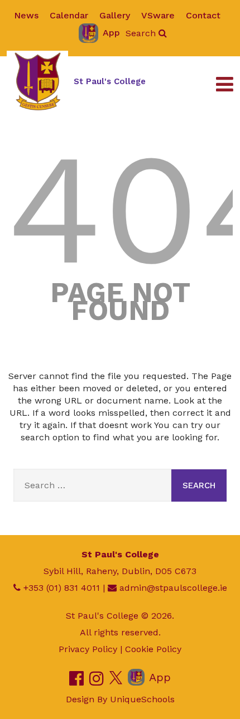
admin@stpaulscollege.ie (173, 587)
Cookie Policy (153, 649)
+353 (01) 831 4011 (61, 587)
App (111, 32)
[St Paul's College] (37, 81)
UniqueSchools (142, 699)
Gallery (114, 15)
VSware (158, 15)
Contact (203, 15)
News (26, 15)
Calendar (69, 15)
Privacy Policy (88, 649)
